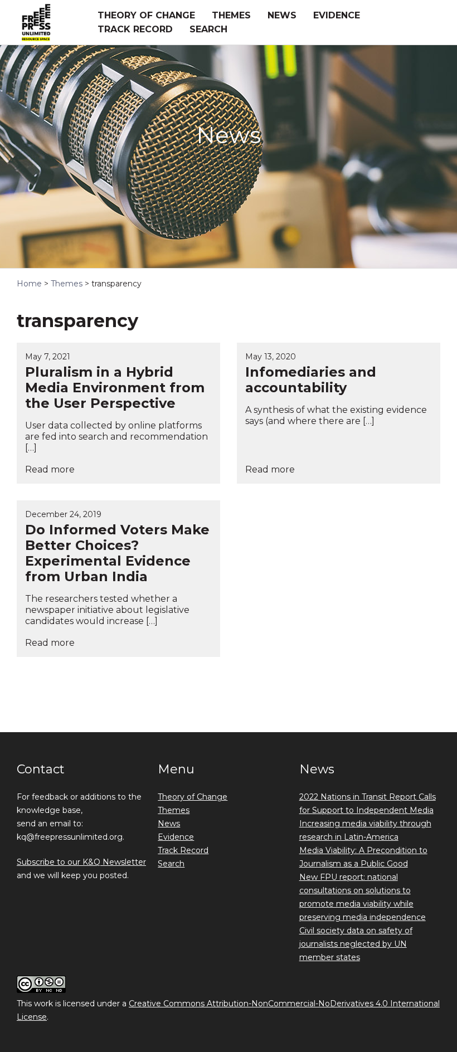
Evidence (336, 15)
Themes (231, 15)
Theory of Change (146, 15)
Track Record (135, 29)
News (282, 15)
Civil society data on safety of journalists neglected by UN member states (355, 944)
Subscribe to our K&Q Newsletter (81, 862)
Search (208, 29)
